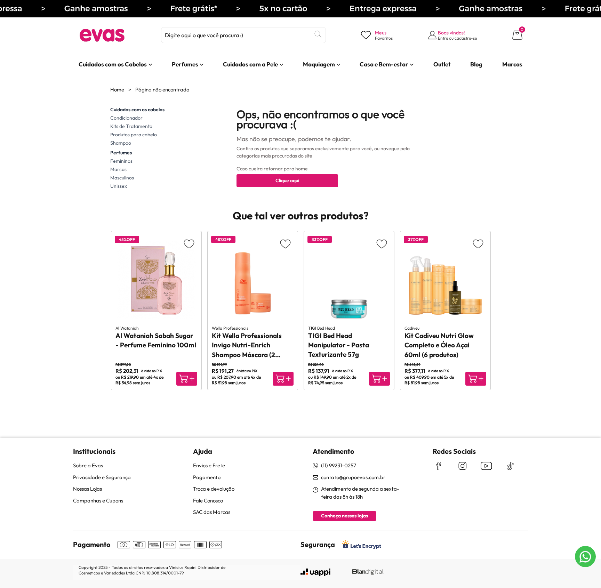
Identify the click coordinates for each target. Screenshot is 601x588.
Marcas (118, 169)
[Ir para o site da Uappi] (315, 572)
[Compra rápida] (186, 379)
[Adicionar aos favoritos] (189, 243)
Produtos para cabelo (133, 134)
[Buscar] (318, 34)
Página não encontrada (162, 89)
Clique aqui (287, 180)
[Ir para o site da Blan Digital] (367, 572)
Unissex (118, 186)
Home (117, 89)
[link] (113, 64)
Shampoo (120, 143)
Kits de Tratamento (131, 126)
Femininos (121, 161)
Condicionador (126, 118)
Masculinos (122, 178)
